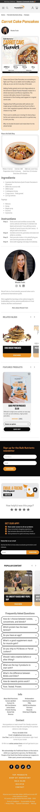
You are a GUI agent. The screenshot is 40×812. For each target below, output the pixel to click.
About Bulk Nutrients (11, 699)
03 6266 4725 (22, 733)
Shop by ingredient (20, 778)
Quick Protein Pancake (20, 91)
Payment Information (22, 803)
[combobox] (17, 424)
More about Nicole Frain (20, 308)
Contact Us (10, 703)
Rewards (29, 710)
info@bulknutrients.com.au (22, 735)
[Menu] (3, 8)
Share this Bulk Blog (8, 134)
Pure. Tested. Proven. (12, 686)
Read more (17, 355)
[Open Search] (7, 8)
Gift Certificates (10, 705)
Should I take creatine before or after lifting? (17, 658)
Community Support (29, 701)
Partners (29, 707)
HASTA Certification (29, 705)
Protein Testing (11, 710)
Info (20, 694)
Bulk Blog (20, 781)
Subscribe (10, 469)
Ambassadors (29, 699)
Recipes (20, 784)
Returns (10, 714)
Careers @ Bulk (10, 701)
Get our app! (12, 523)
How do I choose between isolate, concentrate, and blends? (18, 620)
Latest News (10, 707)
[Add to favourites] (29, 374)
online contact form (15, 743)
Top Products (20, 775)
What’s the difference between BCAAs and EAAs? (16, 674)
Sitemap (33, 803)
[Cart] (37, 8)
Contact (20, 720)
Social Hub (10, 712)
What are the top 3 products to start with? (17, 666)
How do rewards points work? (16, 681)
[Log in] (33, 8)
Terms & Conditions (13, 801)
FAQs (29, 703)
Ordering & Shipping (29, 712)
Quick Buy (17, 429)
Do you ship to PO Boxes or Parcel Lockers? (18, 650)
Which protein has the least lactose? (15, 628)
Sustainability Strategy (27, 801)
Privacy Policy (9, 803)
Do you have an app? (12, 635)
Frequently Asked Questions (20, 613)
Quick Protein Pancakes (17, 406)
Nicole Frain (15, 30)
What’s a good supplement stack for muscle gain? (17, 642)
